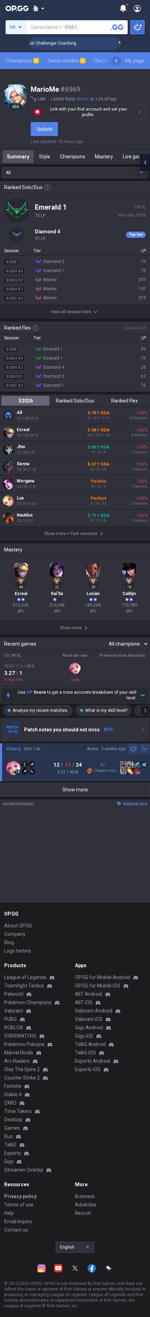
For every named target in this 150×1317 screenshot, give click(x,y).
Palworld (13, 994)
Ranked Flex (124, 401)
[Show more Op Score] (142, 695)
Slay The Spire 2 (22, 1069)
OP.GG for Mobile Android (102, 977)
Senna (23, 463)
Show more (75, 789)
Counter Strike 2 (22, 1078)
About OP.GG (18, 925)
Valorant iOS (89, 1019)
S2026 (25, 401)
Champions (22, 61)
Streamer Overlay (23, 1170)
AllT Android (88, 994)
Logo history (17, 951)
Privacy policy (20, 1196)
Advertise (85, 1204)
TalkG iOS (85, 1052)
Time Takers (18, 1111)
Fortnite (12, 1086)
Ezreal (23, 429)
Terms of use (18, 1204)
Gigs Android (89, 1027)
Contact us (16, 1230)
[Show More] (38, 8)
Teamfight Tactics (24, 985)
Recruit (83, 1213)
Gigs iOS (84, 1036)
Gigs (9, 1161)
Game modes (65, 61)
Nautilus (25, 515)
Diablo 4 (13, 1094)
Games (12, 1128)
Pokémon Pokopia (24, 1044)
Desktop (13, 1119)
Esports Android (92, 1061)
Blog (9, 942)
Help (9, 1213)
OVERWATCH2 (20, 1036)
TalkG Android (90, 1044)
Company (14, 934)
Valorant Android (93, 1011)
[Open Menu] (137, 8)
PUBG (10, 1019)
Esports (12, 1153)
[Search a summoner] (117, 27)
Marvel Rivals (18, 1052)
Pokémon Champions (28, 1002)
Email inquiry (18, 1221)
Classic (105, 61)
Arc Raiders (17, 1061)
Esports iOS (87, 1069)
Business (85, 1196)
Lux (20, 498)
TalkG (10, 1144)
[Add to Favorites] (88, 89)
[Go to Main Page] (17, 8)
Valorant (13, 1011)
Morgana (25, 481)
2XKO (10, 1103)
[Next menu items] (116, 61)
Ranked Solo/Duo (75, 401)
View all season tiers (71, 311)
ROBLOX (13, 1027)
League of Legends (25, 977)
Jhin (21, 446)
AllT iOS (83, 1002)
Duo (8, 1136)
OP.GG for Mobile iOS (97, 985)
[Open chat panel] (145, 162)
